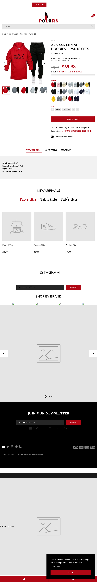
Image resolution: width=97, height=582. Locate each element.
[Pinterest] (16, 447)
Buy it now (73, 119)
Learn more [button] (56, 566)
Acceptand (50, 428)
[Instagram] (12, 447)
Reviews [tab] (66, 150)
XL (69, 109)
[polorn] (48, 17)
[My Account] (24, 579)
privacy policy (62, 428)
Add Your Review (57, 54)
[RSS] (20, 447)
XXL (64, 109)
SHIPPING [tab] (51, 150)
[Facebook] (3, 447)
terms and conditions (46, 428)
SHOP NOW (39, 5)
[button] (46, 396)
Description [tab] (34, 150)
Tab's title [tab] (28, 199)
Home (4, 34)
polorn (53, 41)
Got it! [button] (71, 573)
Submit (73, 287)
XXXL (58, 109)
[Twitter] (8, 447)
